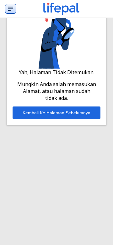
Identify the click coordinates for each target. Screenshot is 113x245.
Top (101, 233)
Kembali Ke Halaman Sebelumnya (56, 112)
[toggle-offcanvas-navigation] (10, 9)
